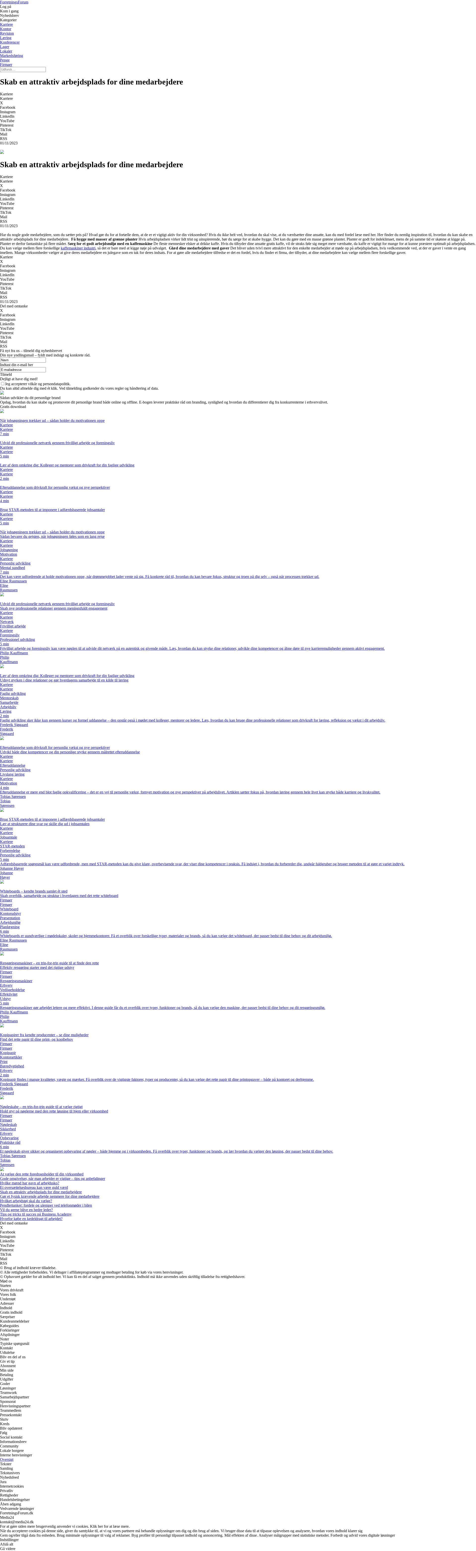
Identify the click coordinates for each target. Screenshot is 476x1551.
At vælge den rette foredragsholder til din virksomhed (42, 1174)
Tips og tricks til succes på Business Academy (36, 1214)
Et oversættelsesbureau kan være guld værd (34, 1187)
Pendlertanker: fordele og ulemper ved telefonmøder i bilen (46, 1205)
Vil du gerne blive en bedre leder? (26, 1210)
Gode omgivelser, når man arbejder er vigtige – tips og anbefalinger (52, 1178)
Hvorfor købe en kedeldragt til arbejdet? (31, 1219)
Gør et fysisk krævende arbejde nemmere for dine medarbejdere (49, 1196)
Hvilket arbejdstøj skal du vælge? (26, 1201)
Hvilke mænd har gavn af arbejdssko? (29, 1183)
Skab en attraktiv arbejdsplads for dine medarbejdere (41, 1192)
